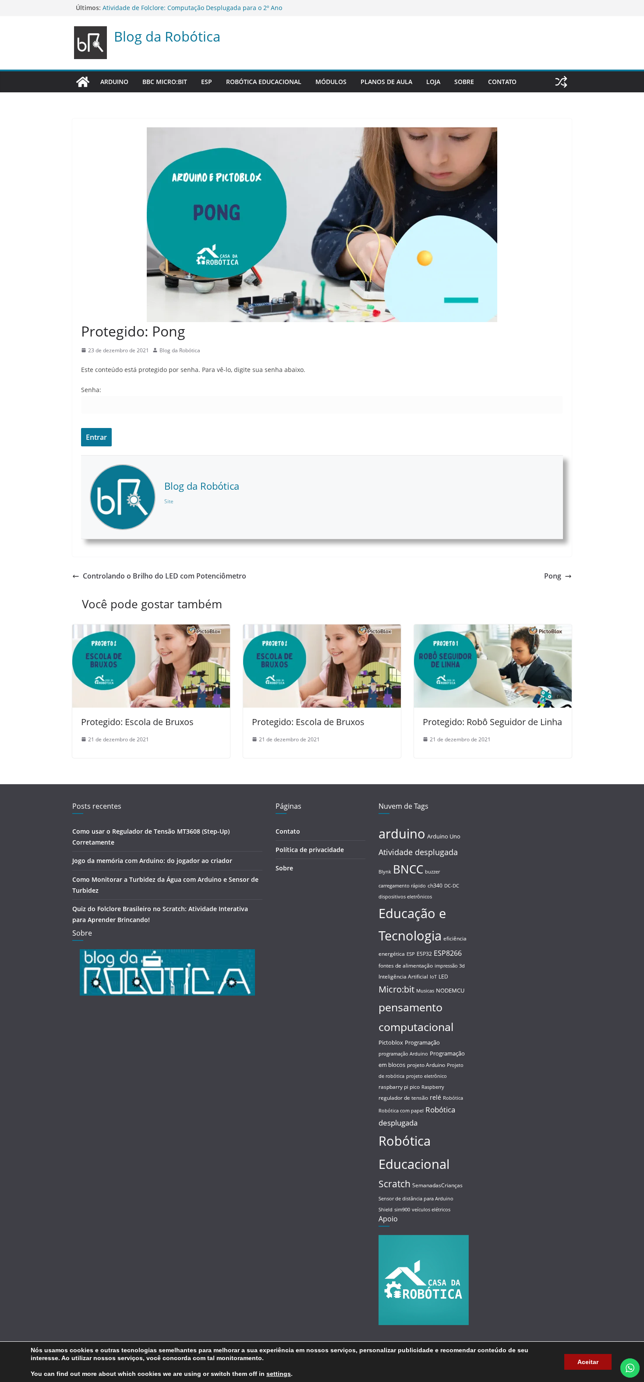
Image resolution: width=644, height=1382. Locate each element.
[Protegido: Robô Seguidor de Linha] (493, 630)
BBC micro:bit (164, 81)
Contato (502, 81)
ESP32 (424, 954)
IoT (433, 977)
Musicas (425, 991)
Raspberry (432, 1087)
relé (435, 1097)
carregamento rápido (402, 886)
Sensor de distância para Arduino (416, 1199)
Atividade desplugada (418, 852)
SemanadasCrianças (437, 1185)
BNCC (408, 869)
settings (278, 1373)
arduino (402, 833)
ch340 (435, 885)
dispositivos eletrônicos (405, 897)
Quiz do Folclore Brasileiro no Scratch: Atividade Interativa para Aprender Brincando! (227, 8)
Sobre (464, 81)
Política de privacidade (310, 849)
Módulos (331, 81)
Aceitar (587, 1361)
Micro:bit (396, 989)
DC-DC (451, 886)
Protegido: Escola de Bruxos (137, 722)
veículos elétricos (431, 1210)
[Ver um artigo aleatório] (561, 81)
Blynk (385, 872)
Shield (386, 1210)
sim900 (402, 1210)
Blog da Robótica (167, 36)
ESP (206, 81)
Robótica (453, 1098)
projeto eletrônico (426, 1076)
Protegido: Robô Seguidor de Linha (492, 722)
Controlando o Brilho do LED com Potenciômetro (164, 576)
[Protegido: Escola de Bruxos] (151, 630)
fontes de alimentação (406, 965)
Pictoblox (391, 1042)
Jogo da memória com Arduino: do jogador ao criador (152, 860)
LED (443, 976)
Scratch (394, 1183)
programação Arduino (403, 1054)
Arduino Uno (443, 836)
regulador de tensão (403, 1097)
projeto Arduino (426, 1065)
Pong (552, 576)
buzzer (432, 872)
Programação (422, 1042)
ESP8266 (448, 953)
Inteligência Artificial (403, 976)
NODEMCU (450, 990)
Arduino (114, 81)
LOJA (433, 81)
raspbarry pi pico (399, 1087)
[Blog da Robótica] (82, 81)
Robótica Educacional (263, 81)
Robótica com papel (401, 1111)
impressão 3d (450, 966)
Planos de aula (386, 81)
